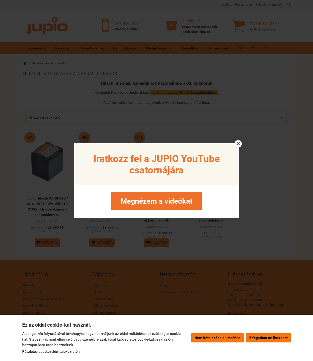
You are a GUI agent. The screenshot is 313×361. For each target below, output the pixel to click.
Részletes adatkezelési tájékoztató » (51, 351)
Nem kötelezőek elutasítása (218, 338)
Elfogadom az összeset (268, 338)
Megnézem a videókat (156, 201)
